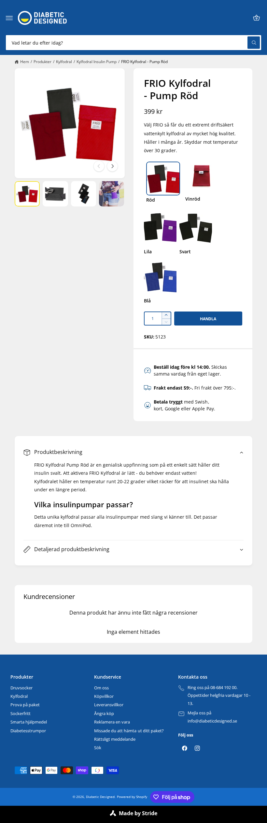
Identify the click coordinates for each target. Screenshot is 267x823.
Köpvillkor (104, 696)
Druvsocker (21, 688)
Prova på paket (25, 705)
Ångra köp (104, 713)
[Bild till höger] (112, 166)
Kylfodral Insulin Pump (97, 61)
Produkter (42, 61)
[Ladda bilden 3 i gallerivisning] (83, 193)
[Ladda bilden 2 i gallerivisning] (55, 193)
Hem (24, 61)
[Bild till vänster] (99, 166)
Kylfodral (64, 61)
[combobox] (133, 42)
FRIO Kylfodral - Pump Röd (144, 61)
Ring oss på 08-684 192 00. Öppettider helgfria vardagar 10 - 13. (219, 695)
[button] (9, 17)
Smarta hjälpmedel (28, 722)
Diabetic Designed (100, 796)
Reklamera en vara (112, 722)
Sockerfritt (20, 713)
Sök (97, 747)
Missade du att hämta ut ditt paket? (129, 731)
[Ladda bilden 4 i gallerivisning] (111, 193)
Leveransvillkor (108, 705)
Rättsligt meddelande (114, 739)
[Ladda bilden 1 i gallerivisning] (27, 193)
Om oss (101, 688)
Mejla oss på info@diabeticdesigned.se (212, 717)
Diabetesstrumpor (28, 731)
